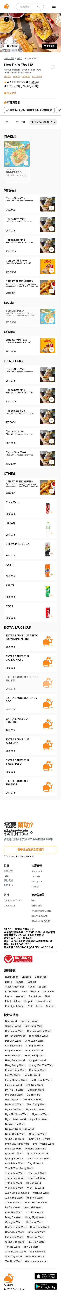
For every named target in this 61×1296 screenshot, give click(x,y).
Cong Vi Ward (13, 1026)
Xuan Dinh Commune (17, 1192)
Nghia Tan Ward (35, 1109)
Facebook (37, 871)
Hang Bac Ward (34, 1050)
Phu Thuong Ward (43, 1143)
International (43, 1001)
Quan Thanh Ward (37, 1153)
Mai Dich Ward (35, 1089)
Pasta (8, 996)
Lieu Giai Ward (13, 1085)
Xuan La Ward (41, 1192)
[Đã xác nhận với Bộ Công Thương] (30, 957)
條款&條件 (37, 905)
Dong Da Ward (13, 1217)
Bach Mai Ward (32, 1207)
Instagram (37, 881)
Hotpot (28, 1001)
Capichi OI (9, 905)
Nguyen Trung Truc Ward (19, 1129)
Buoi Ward (11, 1021)
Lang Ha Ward (32, 1075)
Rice (24, 991)
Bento (8, 981)
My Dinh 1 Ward (32, 1099)
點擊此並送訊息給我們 (31, 849)
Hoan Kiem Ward (39, 1227)
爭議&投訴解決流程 (41, 910)
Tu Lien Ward (33, 1182)
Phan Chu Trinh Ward (17, 1143)
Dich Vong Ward (14, 1031)
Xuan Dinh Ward (35, 1256)
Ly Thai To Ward (14, 1089)
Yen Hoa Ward (35, 1197)
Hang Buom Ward (15, 1060)
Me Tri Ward (33, 1094)
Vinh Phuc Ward (14, 1188)
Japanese (41, 976)
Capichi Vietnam (12, 900)
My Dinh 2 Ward (14, 1104)
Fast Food (37, 76)
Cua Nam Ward (34, 1212)
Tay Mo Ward (35, 1163)
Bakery (42, 986)
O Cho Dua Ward (14, 1138)
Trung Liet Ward (36, 1178)
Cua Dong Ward (33, 1026)
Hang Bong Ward (34, 1055)
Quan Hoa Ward (14, 1153)
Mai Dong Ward (14, 1094)
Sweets (31, 981)
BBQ (29, 1006)
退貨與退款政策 (39, 915)
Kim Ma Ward (12, 1075)
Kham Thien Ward (15, 1070)
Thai (47, 996)
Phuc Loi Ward (13, 1148)
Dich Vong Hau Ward (38, 1031)
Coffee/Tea (11, 991)
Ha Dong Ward (34, 1222)
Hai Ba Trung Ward (15, 1227)
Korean (35, 991)
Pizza (39, 1006)
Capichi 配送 (9, 58)
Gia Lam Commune (36, 1261)
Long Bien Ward (14, 1237)
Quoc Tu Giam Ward (38, 1158)
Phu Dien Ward (36, 1241)
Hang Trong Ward (15, 1065)
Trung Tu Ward (13, 1182)
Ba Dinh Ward (12, 1207)
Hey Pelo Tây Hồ (32, 58)
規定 (34, 900)
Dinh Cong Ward (38, 1035)
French (16, 76)
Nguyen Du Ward (14, 1124)
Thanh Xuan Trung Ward (19, 1168)
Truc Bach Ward (37, 1173)
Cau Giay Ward (13, 1212)
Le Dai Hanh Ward (41, 1080)
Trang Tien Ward (14, 1173)
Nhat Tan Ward (37, 1134)
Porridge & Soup (14, 1006)
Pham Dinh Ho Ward (39, 1138)
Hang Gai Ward (37, 1060)
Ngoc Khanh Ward (15, 1119)
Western (26, 76)
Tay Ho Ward (12, 1246)
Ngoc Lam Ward (38, 1119)
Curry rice (48, 991)
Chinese (26, 976)
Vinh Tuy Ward (35, 1188)
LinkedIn (36, 876)
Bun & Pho (35, 996)
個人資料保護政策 (41, 920)
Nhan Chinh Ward (15, 1134)
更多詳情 (11, 93)
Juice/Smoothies (14, 986)
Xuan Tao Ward (14, 1197)
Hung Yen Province (36, 1202)
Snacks (7, 76)
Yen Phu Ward (13, 1202)
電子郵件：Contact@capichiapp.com (28, 947)
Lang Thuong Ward (16, 1080)
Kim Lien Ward (37, 1070)
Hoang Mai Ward (14, 1232)
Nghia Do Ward (13, 1109)
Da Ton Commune (15, 1035)
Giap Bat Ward (13, 1050)
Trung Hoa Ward (14, 1178)
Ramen (20, 981)
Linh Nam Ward (34, 1085)
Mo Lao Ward (12, 1099)
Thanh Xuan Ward (15, 1251)
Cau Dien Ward (29, 1021)
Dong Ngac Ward (35, 1217)
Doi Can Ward (13, 1040)
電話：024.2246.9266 (17, 944)
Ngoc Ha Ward (40, 1114)
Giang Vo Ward (34, 1045)
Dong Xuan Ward (34, 1040)
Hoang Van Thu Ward (41, 1065)
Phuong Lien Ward (35, 1148)
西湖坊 (19, 58)
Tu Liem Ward (37, 1251)
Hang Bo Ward (13, 1055)
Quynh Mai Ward (14, 1163)
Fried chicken (12, 1001)
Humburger (11, 976)
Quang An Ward (14, 1158)
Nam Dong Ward (36, 1104)
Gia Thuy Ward (13, 1045)
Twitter (35, 886)
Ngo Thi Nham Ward (16, 1114)
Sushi (31, 986)
